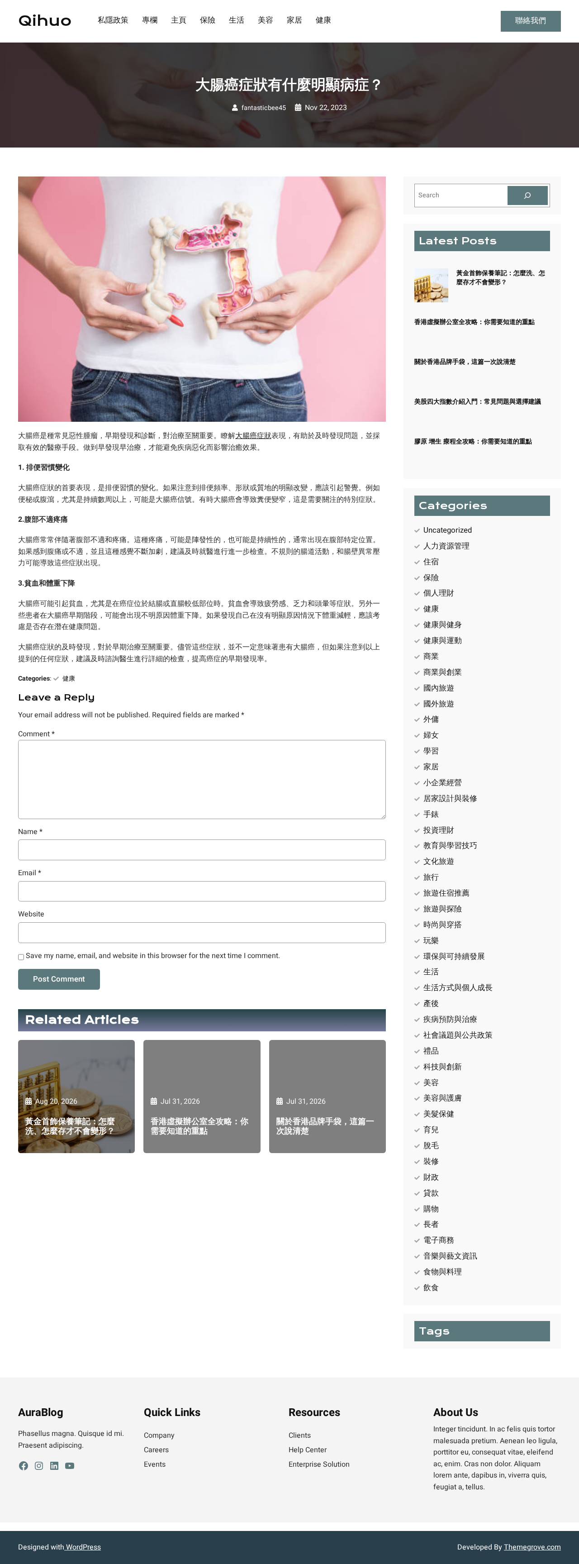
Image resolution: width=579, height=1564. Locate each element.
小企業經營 (442, 782)
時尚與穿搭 (442, 924)
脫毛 (431, 1145)
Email (29, 873)
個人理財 (438, 593)
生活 (431, 972)
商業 (431, 656)
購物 (431, 1209)
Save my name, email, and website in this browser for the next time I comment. (153, 955)
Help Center (308, 1450)
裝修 (431, 1161)
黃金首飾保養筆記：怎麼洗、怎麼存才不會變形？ (70, 1126)
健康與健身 (442, 624)
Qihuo (44, 20)
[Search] (528, 195)
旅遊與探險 (442, 909)
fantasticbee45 (264, 108)
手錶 (431, 814)
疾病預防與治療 (450, 1019)
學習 (431, 751)
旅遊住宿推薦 (446, 893)
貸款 (431, 1193)
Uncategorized (447, 530)
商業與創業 (442, 672)
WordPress (82, 1547)
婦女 (431, 735)
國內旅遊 (438, 688)
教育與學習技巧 (450, 845)
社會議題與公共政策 (458, 1035)
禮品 (431, 1051)
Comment (36, 734)
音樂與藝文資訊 (450, 1256)
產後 (431, 1003)
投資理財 (438, 830)
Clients (300, 1435)
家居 (431, 766)
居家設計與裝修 (450, 798)
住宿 (431, 561)
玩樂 (431, 940)
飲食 (431, 1287)
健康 (68, 678)
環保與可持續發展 (454, 956)
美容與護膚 (442, 1098)
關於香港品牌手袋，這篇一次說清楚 (325, 1126)
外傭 (431, 719)
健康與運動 (442, 640)
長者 (431, 1224)
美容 (431, 1082)
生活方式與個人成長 (458, 987)
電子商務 (438, 1240)
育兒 (431, 1129)
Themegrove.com (532, 1547)
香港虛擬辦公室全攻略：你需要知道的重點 (199, 1126)
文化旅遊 (438, 861)
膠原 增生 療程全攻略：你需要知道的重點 (473, 441)
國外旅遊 (438, 704)
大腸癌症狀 (253, 435)
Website (31, 914)
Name (30, 831)
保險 (431, 577)
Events (155, 1464)
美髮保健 (438, 1114)
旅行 (431, 877)
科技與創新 (442, 1067)
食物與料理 (442, 1272)
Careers (156, 1450)
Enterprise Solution (319, 1464)
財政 (431, 1177)
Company (159, 1435)
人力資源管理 (446, 546)
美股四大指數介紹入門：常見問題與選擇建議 (477, 401)
